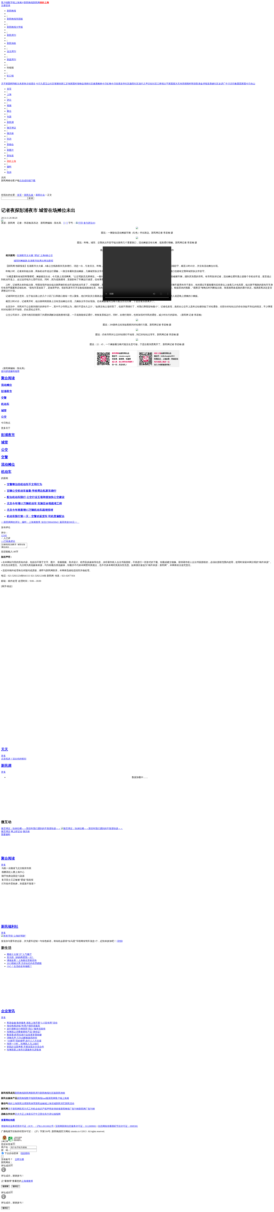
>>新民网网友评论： (11, 522)
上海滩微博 (27, 1181)
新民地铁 (11, 43)
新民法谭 (21, 1103)
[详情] (120, 941)
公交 (4, 416)
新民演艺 (60, 1103)
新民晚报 (11, 11)
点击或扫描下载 (27, 180)
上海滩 (18, 2)
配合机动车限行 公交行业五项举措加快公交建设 (36, 497)
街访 (9, 139)
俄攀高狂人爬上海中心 (13, 872)
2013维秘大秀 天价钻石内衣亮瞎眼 (24, 963)
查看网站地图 (8, 1120)
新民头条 (28, 195)
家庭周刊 (11, 59)
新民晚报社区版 (48, 1093)
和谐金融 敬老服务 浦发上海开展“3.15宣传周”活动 (32, 1023)
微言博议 (11, 128)
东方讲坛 (49, 1114)
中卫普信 (40, 1114)
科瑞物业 (79, 83)
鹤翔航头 (14, 83)
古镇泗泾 (30, 83)
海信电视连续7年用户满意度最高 (23, 1026)
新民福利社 (9, 926)
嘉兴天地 (177, 83)
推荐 (17, 371)
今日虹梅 (106, 83)
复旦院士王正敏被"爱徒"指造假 (17, 880)
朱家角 (22, 83)
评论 (9, 100)
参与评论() (89, 223)
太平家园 (168, 83)
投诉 (9, 172)
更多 (3, 756)
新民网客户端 (55, 1098)
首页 (9, 89)
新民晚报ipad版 (40, 1098)
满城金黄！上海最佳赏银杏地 (22, 960)
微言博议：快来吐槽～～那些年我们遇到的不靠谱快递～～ (31, 828)
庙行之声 (143, 83)
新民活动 (69, 1103)
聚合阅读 (8, 378)
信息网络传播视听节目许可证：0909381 (118, 1126)
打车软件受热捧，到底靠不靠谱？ (19, 883)
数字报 (11, 2)
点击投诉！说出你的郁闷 (13, 759)
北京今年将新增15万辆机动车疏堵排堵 (30, 509)
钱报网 (57, 1114)
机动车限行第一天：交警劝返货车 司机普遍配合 (36, 516)
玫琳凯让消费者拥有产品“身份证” (24, 1032)
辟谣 (8, 371)
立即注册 (19, 1159)
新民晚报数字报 (25, 1098)
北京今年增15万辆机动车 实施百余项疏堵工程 (34, 503)
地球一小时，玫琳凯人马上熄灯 (23, 1044)
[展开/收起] (6, 586)
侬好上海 (44, 2)
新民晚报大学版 (15, 27)
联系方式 (24, 1109)
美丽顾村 (186, 83)
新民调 (10, 122)
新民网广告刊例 (87, 1109)
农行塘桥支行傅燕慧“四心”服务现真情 (26, 1029)
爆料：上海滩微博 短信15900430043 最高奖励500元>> (50, 522)
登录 (8, 5)
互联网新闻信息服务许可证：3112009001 (75, 1126)
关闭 (3, 177)
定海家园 (70, 83)
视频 (9, 105)
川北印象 (232, 83)
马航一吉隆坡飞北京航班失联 (16, 868)
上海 (9, 94)
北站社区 (152, 83)
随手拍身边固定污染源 (13, 876)
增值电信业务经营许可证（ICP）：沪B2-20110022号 (27, 1126)
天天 (4, 749)
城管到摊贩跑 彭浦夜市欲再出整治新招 (33, 260)
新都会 (10, 144)
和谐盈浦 (195, 83)
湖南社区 (88, 83)
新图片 (10, 150)
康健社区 (214, 83)
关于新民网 (13, 1109)
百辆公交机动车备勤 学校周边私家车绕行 (31, 490)
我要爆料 (5, 834)
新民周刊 (11, 35)
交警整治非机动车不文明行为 (24, 484)
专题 (9, 116)
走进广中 (223, 83)
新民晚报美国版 (15, 19)
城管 (4, 410)
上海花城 (51, 1103)
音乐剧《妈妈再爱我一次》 (20, 957)
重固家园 (241, 83)
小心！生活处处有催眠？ (19, 966)
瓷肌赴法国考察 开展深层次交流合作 (25, 1046)
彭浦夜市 (6, 391)
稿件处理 (12, 581)
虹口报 (10, 76)
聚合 (9, 111)
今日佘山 (250, 83)
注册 (3, 5)
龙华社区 (125, 83)
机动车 (5, 404)
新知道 (10, 155)
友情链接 (56, 1109)
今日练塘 (115, 83)
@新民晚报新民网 (31, 2)
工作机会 (33, 1109)
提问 (3, 371)
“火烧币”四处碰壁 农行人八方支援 (24, 1041)
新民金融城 (41, 1103)
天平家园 (5, 83)
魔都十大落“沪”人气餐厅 (19, 954)
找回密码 (25, 1153)
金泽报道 (204, 83)
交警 (4, 397)
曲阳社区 (134, 83)
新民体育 (30, 1103)
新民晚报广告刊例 (70, 1109)
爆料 (9, 167)
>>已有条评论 (8, 541)
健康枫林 (97, 83)
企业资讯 (8, 1011)
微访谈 (10, 133)
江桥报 (160, 83)
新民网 (27, 1093)
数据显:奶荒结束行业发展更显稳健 (24, 1035)
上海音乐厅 (29, 1114)
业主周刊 (11, 51)
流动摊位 (6, 384)
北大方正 (19, 1114)
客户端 (4, 2)
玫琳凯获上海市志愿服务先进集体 (24, 1049)
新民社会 (40, 195)
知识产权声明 (44, 1109)
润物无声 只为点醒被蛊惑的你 (22, 1038)
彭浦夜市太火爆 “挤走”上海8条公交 (35, 255)
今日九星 (40, 83)
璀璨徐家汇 (60, 83)
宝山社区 (49, 83)
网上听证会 (16, 831)
